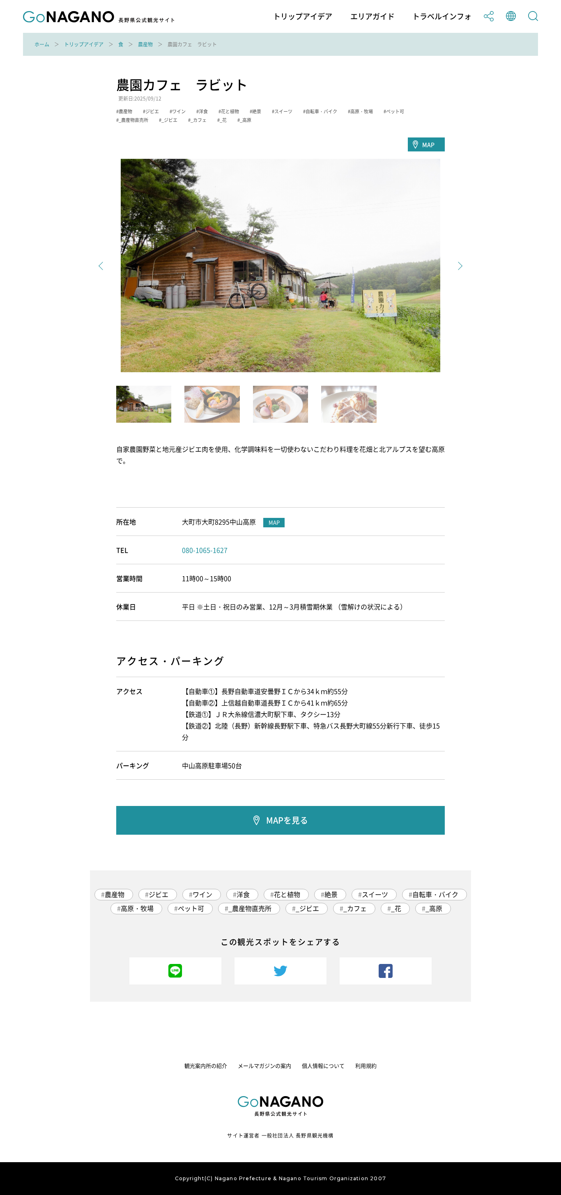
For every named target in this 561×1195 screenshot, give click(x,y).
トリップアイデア (302, 16)
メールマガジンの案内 (264, 1065)
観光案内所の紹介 (205, 1065)
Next (458, 266)
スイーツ (375, 894)
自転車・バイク (435, 894)
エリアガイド (372, 16)
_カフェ (355, 908)
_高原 (433, 908)
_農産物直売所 (249, 908)
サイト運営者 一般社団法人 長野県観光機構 (280, 1135)
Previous (103, 266)
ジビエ (158, 894)
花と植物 (287, 894)
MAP (428, 144)
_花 (396, 908)
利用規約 (366, 1065)
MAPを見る (287, 820)
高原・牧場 (137, 908)
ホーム (41, 44)
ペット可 (191, 908)
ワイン (202, 894)
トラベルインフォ (441, 16)
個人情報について (323, 1065)
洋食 (243, 894)
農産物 (145, 44)
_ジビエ (307, 908)
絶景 (331, 894)
